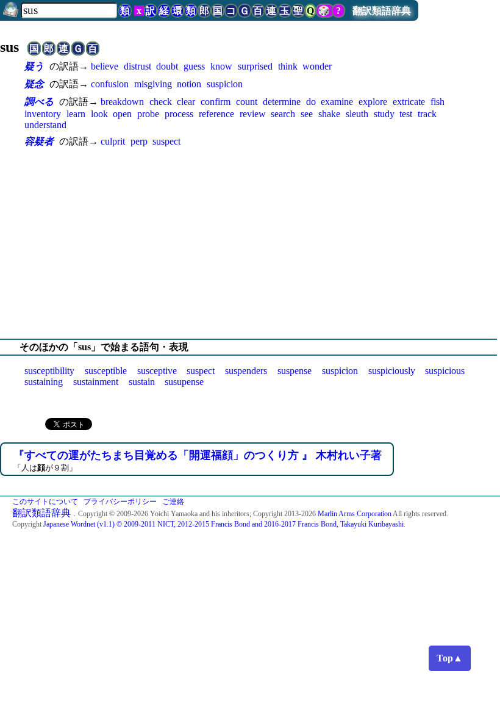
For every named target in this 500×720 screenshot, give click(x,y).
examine (337, 101)
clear (186, 101)
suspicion (225, 84)
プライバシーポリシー (120, 501)
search (283, 114)
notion (189, 84)
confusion (110, 84)
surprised (255, 66)
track (427, 114)
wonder (317, 66)
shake (329, 114)
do (311, 101)
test (405, 114)
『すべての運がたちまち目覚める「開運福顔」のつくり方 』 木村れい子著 (197, 455)
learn (75, 114)
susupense (184, 381)
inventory (42, 114)
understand (45, 125)
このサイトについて (45, 501)
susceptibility (49, 370)
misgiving (153, 84)
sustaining (43, 381)
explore (373, 101)
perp (139, 141)
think (288, 66)
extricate (409, 101)
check (160, 101)
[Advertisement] (250, 243)
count (246, 101)
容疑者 (39, 141)
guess (194, 66)
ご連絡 (173, 501)
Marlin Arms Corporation (354, 513)
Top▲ (450, 658)
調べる (39, 101)
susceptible (106, 370)
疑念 (34, 84)
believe (104, 66)
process (179, 114)
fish (437, 101)
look (99, 114)
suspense (294, 370)
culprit (113, 141)
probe (148, 114)
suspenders (246, 370)
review (253, 114)
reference (216, 114)
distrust (137, 66)
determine (282, 101)
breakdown (122, 101)
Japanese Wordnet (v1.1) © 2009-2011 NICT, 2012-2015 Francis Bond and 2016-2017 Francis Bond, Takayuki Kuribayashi (223, 524)
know (221, 66)
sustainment (95, 381)
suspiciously (391, 370)
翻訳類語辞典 (381, 10)
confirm (215, 101)
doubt (167, 66)
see (307, 114)
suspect (166, 141)
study (384, 114)
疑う (34, 66)
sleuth (357, 114)
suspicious (445, 370)
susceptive (157, 370)
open (122, 114)
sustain (142, 381)
